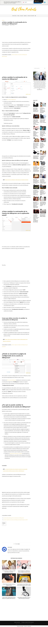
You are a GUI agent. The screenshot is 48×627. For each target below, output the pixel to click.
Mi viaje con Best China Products (28, 622)
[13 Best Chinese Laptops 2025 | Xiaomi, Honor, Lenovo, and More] (43, 116)
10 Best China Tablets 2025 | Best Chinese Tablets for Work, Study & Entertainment (36, 122)
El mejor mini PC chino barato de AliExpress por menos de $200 (36, 157)
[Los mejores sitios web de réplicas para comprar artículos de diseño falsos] (43, 176)
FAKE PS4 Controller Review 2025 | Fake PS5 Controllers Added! (42, 145)
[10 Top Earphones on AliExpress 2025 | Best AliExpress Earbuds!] (9, 564)
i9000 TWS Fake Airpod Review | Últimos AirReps (42, 215)
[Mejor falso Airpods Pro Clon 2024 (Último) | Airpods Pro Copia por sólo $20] (36, 176)
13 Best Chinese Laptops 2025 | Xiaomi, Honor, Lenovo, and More (43, 121)
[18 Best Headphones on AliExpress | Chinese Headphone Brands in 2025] (24, 564)
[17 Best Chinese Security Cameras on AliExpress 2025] (9, 578)
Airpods (21, 15)
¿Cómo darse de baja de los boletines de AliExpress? (14, 517)
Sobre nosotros (17, 622)
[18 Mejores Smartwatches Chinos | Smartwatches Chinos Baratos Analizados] (43, 105)
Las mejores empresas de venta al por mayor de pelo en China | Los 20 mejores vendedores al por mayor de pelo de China (36, 218)
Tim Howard (7, 25)
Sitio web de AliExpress (11, 99)
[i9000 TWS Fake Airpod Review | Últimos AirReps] (43, 211)
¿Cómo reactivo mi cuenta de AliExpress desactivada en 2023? (16, 519)
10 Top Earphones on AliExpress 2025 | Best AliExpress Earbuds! (43, 157)
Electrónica (14, 15)
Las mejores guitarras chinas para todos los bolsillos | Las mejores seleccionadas (36, 192)
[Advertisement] (16, 33)
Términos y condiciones (27, 626)
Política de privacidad (20, 626)
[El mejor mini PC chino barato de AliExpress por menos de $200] (36, 153)
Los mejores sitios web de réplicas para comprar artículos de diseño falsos (43, 181)
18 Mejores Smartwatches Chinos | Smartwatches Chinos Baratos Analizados (42, 110)
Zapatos (25, 15)
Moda (18, 15)
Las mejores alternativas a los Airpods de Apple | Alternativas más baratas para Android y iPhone (36, 169)
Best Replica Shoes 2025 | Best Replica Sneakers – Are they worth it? (35, 110)
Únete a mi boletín (30, 15)
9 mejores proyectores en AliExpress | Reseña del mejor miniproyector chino (43, 192)
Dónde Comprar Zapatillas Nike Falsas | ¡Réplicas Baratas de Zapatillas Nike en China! (43, 133)
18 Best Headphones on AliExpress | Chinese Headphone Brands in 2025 (35, 133)
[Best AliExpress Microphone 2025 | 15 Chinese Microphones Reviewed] (24, 591)
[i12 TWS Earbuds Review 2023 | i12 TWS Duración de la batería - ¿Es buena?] (43, 199)
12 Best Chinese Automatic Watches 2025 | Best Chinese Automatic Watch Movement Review (43, 169)
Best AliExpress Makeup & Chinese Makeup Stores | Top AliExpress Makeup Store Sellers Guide (36, 205)
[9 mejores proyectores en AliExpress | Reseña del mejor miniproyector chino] (43, 187)
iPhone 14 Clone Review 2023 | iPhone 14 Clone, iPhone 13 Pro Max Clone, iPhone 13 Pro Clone (36, 146)
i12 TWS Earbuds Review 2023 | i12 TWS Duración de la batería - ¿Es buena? (43, 204)
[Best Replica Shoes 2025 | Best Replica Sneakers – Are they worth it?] (36, 105)
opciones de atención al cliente (16, 453)
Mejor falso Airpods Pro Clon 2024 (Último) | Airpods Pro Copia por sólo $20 (36, 181)
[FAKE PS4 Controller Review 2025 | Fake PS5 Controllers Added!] (43, 140)
